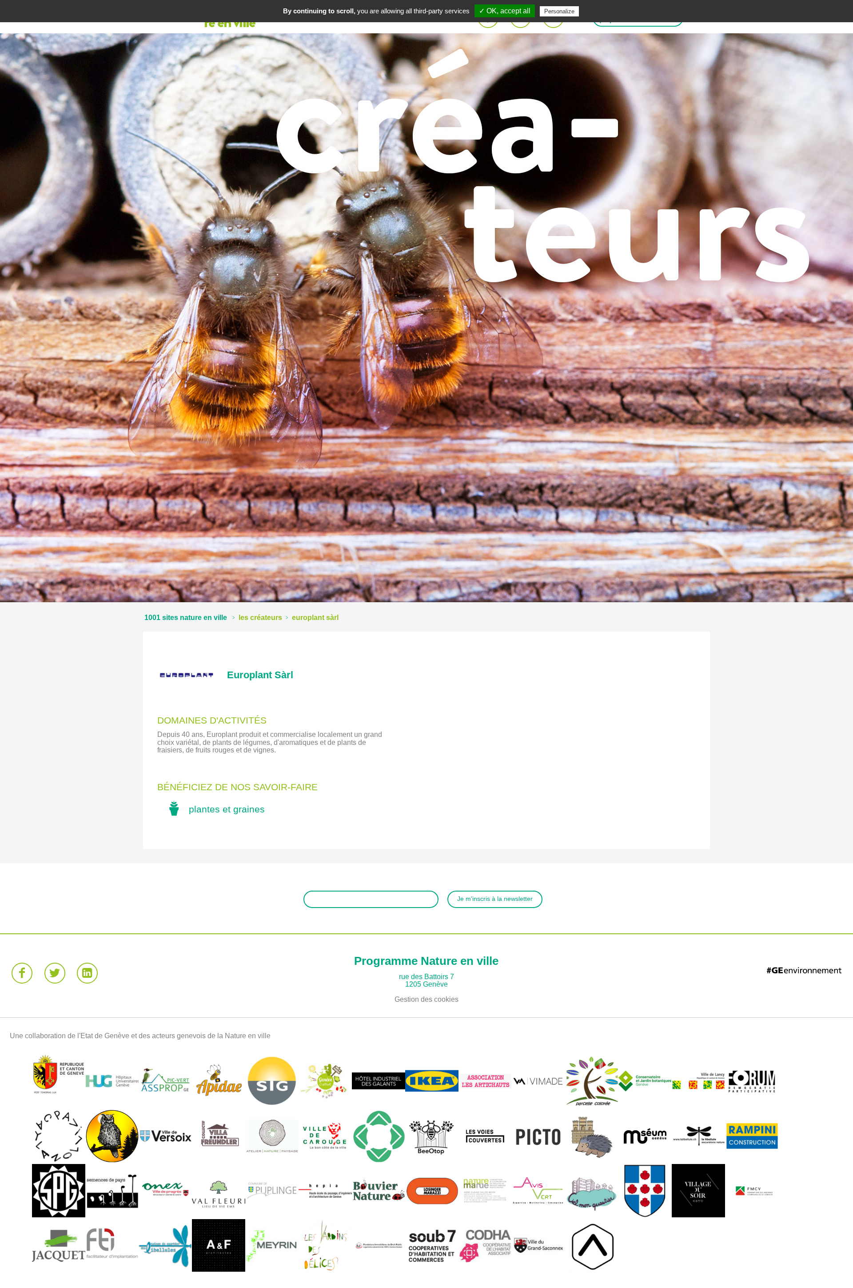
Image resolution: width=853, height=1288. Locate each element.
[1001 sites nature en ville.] (185, 617)
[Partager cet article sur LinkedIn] (87, 973)
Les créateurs (260, 617)
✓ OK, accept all (504, 11)
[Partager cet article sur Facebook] (22, 973)
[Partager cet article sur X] (54, 973)
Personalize (559, 11)
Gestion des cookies (426, 999)
